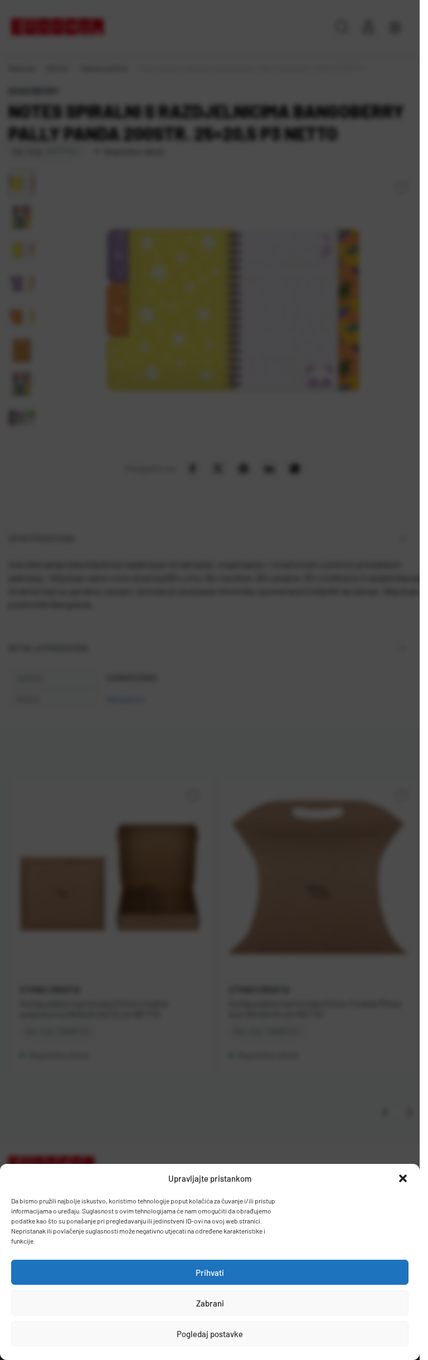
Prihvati (210, 1273)
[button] (402, 1178)
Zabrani (210, 1303)
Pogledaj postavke (210, 1334)
